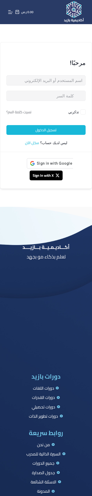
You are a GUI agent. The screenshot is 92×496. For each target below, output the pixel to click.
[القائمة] (10, 12)
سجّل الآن (32, 143)
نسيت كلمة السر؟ (18, 112)
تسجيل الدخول (46, 130)
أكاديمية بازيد (74, 20)
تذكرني (73, 112)
